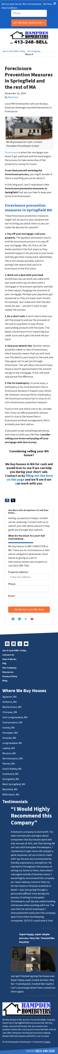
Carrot (47, 1041)
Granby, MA (8, 727)
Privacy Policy (9, 676)
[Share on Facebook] (7, 500)
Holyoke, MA (9, 738)
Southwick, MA (10, 774)
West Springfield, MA (13, 784)
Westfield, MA (9, 789)
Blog (4, 680)
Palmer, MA (8, 763)
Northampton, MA (12, 758)
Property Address (18, 572)
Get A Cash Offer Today (13, 51)
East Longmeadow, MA (14, 717)
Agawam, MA (9, 697)
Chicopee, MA (9, 712)
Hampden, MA (10, 733)
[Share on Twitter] (13, 500)
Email (12, 596)
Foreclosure (11, 152)
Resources (8, 672)
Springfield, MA (10, 779)
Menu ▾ (29, 54)
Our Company (33, 51)
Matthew (13, 97)
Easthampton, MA (12, 722)
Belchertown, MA (11, 707)
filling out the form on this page (30, 478)
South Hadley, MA (11, 769)
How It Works (9, 659)
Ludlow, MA (8, 748)
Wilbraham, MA (10, 794)
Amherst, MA (9, 702)
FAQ (4, 663)
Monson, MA (9, 753)
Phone (11, 584)
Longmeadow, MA (12, 743)
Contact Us (8, 654)
